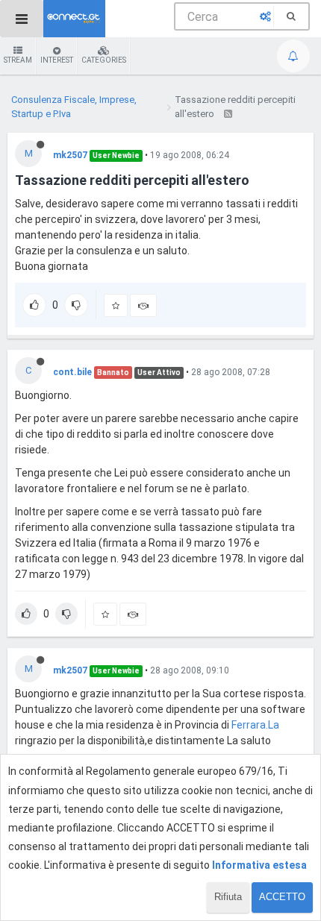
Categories (103, 60)
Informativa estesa (259, 865)
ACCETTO (282, 896)
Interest (56, 60)
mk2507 (70, 155)
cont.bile (72, 372)
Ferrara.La (255, 725)
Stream (18, 60)
